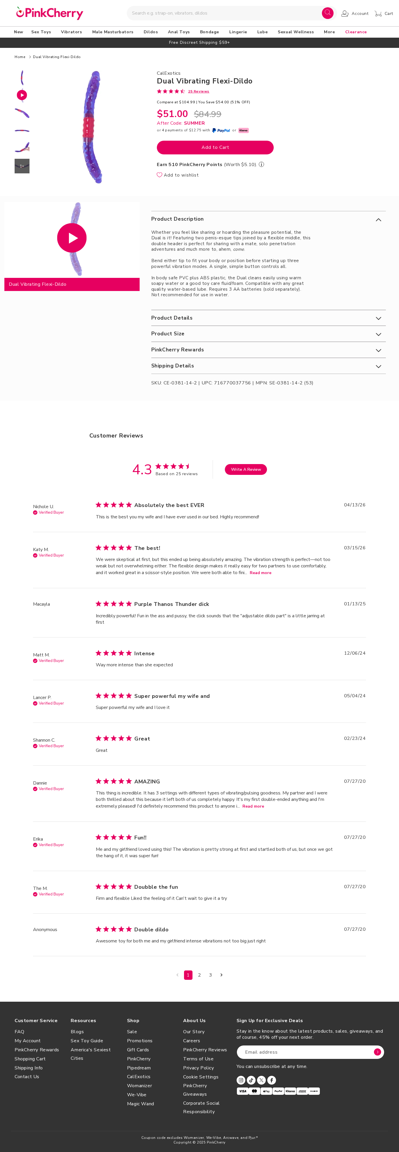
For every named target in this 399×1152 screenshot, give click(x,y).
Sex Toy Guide (87, 1041)
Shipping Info (29, 1068)
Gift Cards (138, 1050)
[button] (42, 32)
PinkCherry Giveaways (195, 1090)
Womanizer (139, 1086)
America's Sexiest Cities (91, 1054)
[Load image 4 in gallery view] (22, 148)
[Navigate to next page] (221, 975)
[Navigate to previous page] (177, 975)
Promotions (140, 1041)
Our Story (193, 1032)
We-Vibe (137, 1095)
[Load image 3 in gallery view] (22, 130)
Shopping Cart (30, 1059)
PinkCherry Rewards (37, 1050)
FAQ (20, 1032)
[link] (183, 91)
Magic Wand (140, 1104)
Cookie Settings (200, 1077)
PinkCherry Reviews (205, 1050)
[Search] (328, 13)
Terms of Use (198, 1059)
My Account (28, 1041)
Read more (260, 573)
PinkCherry (139, 1059)
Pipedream (139, 1068)
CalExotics (139, 1076)
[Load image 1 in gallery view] (22, 77)
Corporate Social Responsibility (201, 1107)
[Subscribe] (377, 1052)
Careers (191, 1041)
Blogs (77, 1032)
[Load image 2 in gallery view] (22, 113)
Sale (132, 1032)
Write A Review (246, 469)
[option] (199, 42)
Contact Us (27, 1076)
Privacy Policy (198, 1068)
